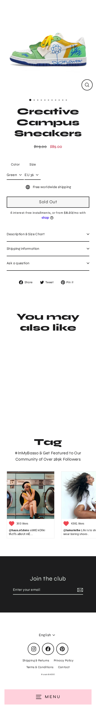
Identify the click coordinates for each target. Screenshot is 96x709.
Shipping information (23, 249)
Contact (64, 667)
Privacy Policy (63, 660)
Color (15, 164)
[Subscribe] (79, 590)
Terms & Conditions (40, 667)
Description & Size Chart (25, 234)
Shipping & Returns (36, 660)
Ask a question (18, 263)
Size (32, 164)
